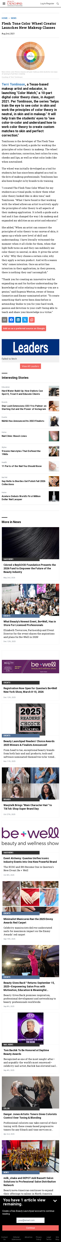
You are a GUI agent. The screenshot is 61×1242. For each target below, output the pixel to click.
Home (5, 18)
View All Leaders (30, 366)
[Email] (4, 320)
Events (4, 417)
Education (6, 387)
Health (4, 462)
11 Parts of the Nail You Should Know (22, 466)
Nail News (8, 1044)
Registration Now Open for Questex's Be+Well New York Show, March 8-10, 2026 (30, 690)
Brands (4, 402)
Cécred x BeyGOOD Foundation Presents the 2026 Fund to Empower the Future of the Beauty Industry (30, 568)
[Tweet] (25, 320)
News (13, 18)
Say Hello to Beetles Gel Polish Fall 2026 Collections (23, 483)
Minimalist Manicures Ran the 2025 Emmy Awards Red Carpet (28, 921)
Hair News (8, 559)
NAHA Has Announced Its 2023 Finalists (23, 421)
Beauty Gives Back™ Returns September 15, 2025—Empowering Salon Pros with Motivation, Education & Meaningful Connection (29, 986)
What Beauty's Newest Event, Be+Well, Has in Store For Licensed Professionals (30, 623)
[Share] (11, 320)
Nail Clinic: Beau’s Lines (14, 436)
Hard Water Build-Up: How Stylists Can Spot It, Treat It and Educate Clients (22, 392)
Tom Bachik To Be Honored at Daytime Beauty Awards (26, 1052)
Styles (4, 447)
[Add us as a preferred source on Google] (32, 320)
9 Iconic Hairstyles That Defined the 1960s (21, 453)
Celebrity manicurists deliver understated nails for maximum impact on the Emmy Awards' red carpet (28, 931)
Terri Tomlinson (13, 84)
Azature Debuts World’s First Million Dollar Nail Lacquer (21, 498)
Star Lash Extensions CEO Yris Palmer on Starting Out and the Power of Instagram (24, 407)
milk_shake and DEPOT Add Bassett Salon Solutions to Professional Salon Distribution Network (30, 1182)
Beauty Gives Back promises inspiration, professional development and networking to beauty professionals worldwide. (30, 998)
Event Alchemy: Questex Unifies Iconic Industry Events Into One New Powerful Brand (30, 860)
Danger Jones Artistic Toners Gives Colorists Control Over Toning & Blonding (30, 1116)
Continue (30, 1228)
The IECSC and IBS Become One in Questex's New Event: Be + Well (29, 868)
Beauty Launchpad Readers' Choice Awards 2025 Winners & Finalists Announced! (29, 743)
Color (7, 1108)
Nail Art (4, 477)
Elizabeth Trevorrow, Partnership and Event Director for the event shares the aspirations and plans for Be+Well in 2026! (29, 633)
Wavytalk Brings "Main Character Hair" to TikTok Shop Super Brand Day (28, 807)
